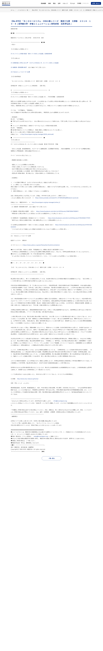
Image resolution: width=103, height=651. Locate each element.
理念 (54, 3)
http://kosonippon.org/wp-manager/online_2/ (46, 202)
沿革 (59, 3)
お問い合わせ (96, 3)
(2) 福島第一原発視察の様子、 (19, 67)
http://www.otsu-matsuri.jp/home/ (27, 379)
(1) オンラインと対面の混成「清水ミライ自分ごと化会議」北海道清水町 (31, 53)
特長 (49, 3)
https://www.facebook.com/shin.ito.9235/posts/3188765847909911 (57, 211)
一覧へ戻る (51, 458)
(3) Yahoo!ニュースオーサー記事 (21, 72)
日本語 (79, 3)
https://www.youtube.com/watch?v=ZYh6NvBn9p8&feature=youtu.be (56, 198)
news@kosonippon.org (41, 436)
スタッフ (65, 3)
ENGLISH (86, 3)
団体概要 (43, 3)
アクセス (72, 3)
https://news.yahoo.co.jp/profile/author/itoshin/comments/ (41, 245)
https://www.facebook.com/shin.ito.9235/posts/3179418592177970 (69, 218)
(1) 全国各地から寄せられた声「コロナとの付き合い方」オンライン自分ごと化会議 (35, 63)
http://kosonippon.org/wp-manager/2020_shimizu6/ (37, 134)
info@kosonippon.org (60, 401)
